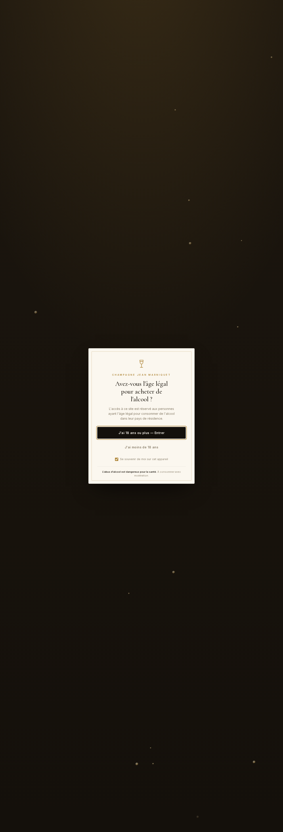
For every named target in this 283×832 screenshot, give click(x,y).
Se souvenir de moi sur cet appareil (144, 459)
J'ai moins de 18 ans (141, 447)
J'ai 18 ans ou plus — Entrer (142, 433)
